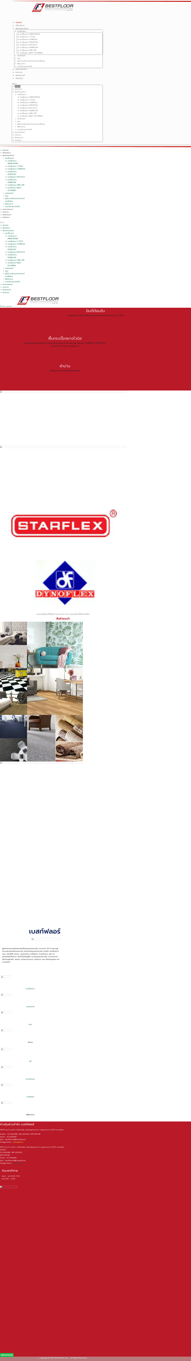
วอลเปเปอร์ (21, 55)
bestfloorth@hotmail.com (15, 1139)
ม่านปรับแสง (30, 1079)
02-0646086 (12, 1134)
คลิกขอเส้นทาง (18, 1142)
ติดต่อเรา (19, 78)
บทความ (19, 72)
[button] (57, 83)
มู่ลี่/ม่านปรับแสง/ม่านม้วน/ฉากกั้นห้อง (31, 61)
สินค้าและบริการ (22, 28)
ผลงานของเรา (21, 69)
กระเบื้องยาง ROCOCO (28, 45)
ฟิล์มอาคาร (21, 63)
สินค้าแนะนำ (20, 75)
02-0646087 (12, 1137)
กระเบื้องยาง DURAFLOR (29, 47)
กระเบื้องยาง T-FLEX (27, 37)
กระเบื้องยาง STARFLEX (28, 39)
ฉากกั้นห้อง (30, 1097)
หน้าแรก (19, 22)
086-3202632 (24, 1134)
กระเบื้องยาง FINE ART (28, 50)
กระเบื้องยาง (21, 31)
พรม (18, 58)
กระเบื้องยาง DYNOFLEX (29, 42)
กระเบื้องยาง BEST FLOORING (31, 53)
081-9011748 (35, 1134)
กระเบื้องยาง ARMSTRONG (30, 34)
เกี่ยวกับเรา (20, 25)
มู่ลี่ (30, 1061)
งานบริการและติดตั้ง (24, 66)
